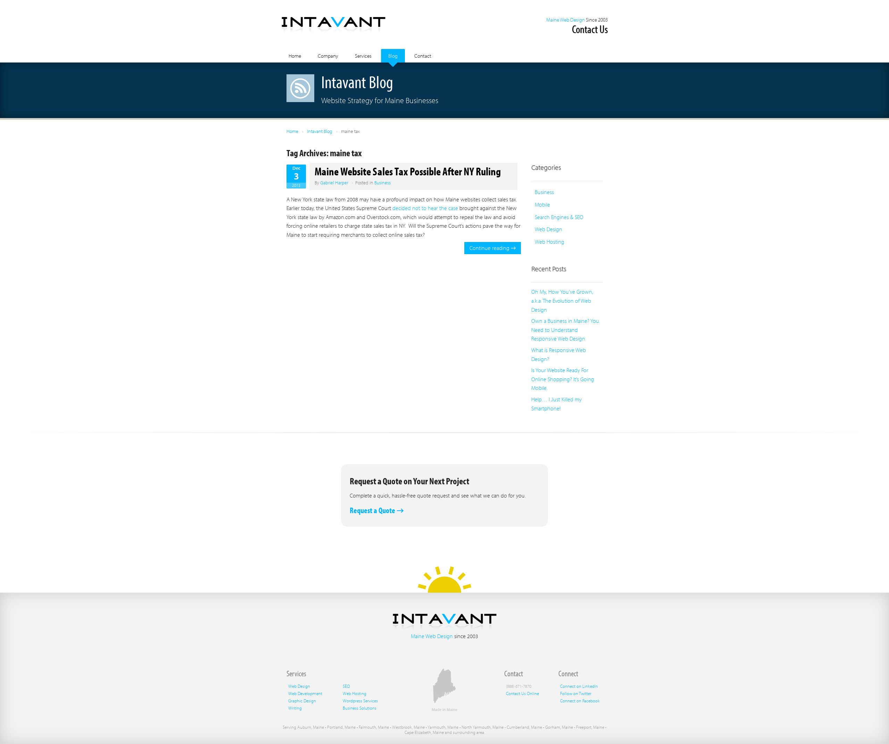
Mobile (542, 204)
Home (295, 55)
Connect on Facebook (580, 700)
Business (382, 182)
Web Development (305, 693)
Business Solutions (359, 708)
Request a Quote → (377, 510)
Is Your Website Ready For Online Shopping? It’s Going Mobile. (562, 379)
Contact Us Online (522, 693)
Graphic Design (302, 700)
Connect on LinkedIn (579, 686)
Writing (295, 708)
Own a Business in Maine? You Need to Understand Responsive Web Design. (565, 329)
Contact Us (590, 29)
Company (328, 55)
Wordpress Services (360, 700)
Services (363, 55)
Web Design (548, 229)
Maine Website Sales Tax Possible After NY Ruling (408, 171)
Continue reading (493, 247)
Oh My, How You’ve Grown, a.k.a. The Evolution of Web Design (562, 300)
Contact (422, 55)
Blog (393, 55)
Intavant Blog (319, 131)
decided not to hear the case (425, 207)
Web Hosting (549, 241)
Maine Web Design (565, 19)
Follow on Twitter (575, 693)
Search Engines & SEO (559, 217)
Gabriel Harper (334, 182)
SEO (346, 686)
